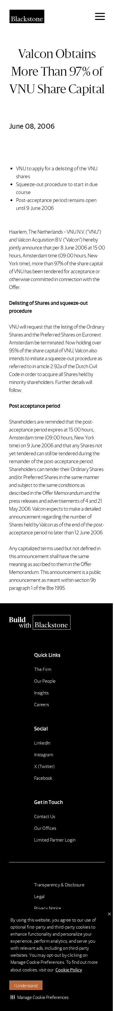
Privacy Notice (47, 908)
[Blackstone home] (57, 622)
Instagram (43, 754)
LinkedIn (42, 743)
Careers (41, 704)
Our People (45, 681)
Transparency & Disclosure (59, 884)
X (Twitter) (44, 766)
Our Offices (45, 828)
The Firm (43, 669)
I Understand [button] (25, 985)
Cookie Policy (69, 969)
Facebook (43, 778)
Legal (39, 896)
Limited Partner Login (55, 840)
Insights (41, 692)
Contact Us (44, 816)
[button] (39, 997)
